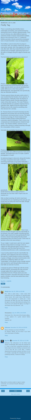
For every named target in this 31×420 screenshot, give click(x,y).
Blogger (19, 418)
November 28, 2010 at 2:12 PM (20, 340)
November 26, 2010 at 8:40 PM (19, 327)
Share (3, 283)
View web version (15, 394)
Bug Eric (6, 9)
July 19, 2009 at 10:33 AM (19, 312)
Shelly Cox (8, 291)
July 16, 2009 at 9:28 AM (17, 291)
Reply (6, 307)
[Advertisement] (15, 4)
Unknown (7, 327)
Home (15, 391)
